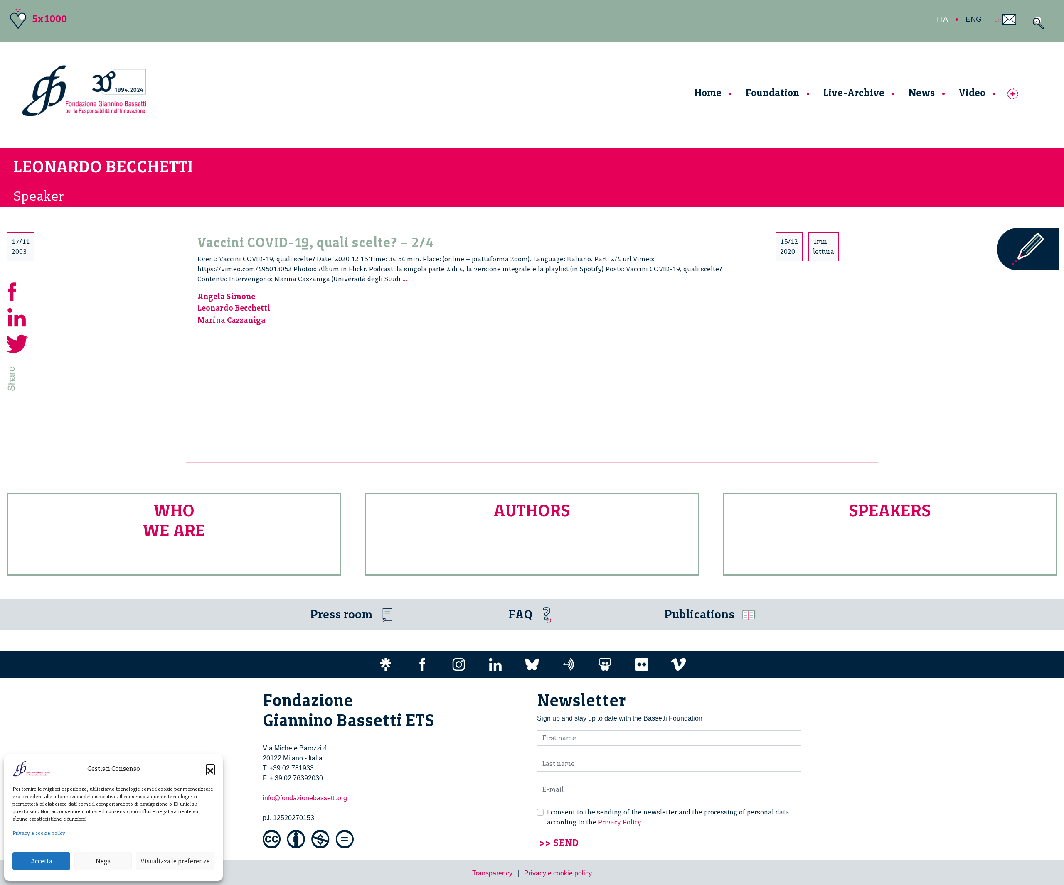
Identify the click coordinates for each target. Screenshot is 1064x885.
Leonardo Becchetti (233, 308)
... (404, 279)
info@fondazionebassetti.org (305, 798)
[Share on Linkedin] (17, 317)
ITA (942, 19)
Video (972, 92)
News (922, 92)
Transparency (492, 873)
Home (708, 92)
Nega (103, 861)
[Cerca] (1036, 23)
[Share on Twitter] (17, 343)
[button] (210, 769)
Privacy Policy (619, 822)
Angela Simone (226, 296)
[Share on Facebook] (17, 290)
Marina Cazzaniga (231, 320)
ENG (973, 19)
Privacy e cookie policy (38, 833)
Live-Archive (853, 92)
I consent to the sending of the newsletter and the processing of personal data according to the (668, 817)
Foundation (772, 92)
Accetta (41, 861)
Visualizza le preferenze (175, 861)
